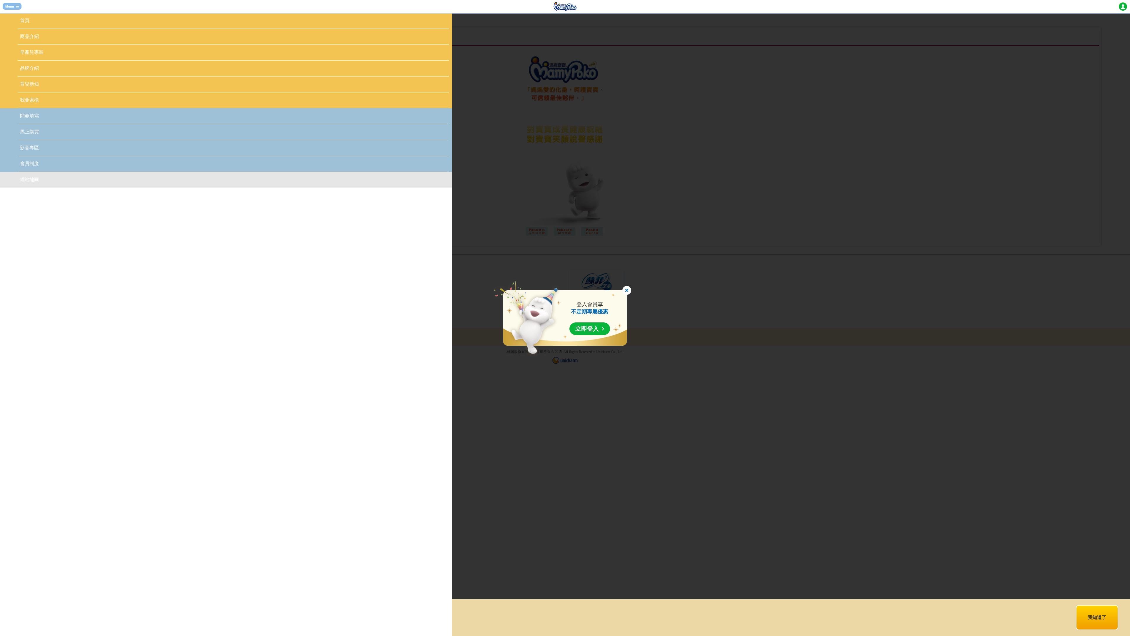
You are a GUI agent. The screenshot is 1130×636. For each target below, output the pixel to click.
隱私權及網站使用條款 (330, 614)
